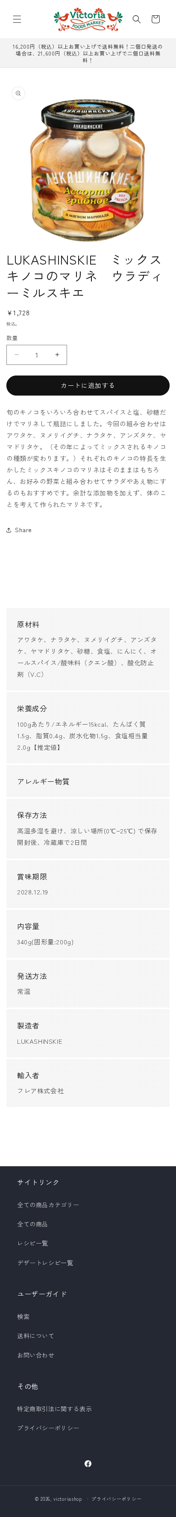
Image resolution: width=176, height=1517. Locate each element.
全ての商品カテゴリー (48, 1204)
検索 (23, 1316)
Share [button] (23, 529)
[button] (17, 19)
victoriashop (67, 1498)
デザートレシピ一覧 (45, 1262)
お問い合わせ (36, 1355)
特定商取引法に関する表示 (54, 1408)
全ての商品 (32, 1224)
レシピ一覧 (32, 1243)
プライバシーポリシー (48, 1428)
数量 (12, 338)
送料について (36, 1335)
